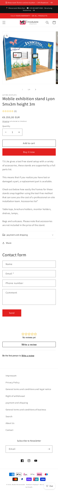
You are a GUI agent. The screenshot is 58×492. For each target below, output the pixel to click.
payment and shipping (17, 402)
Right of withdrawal (15, 396)
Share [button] (9, 242)
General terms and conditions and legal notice (28, 389)
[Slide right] (35, 89)
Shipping (5, 121)
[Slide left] (22, 89)
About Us (10, 423)
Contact (9, 430)
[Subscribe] (48, 449)
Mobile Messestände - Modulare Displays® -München (29, 484)
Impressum (11, 375)
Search (9, 416)
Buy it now (29, 152)
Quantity (6, 126)
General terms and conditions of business (26, 409)
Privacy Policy (12, 382)
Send (11, 312)
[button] (3, 22)
